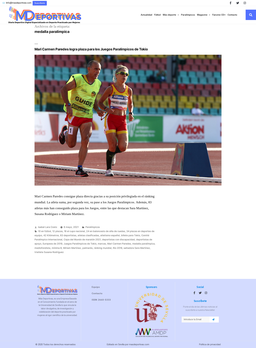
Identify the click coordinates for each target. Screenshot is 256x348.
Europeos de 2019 (52, 243)
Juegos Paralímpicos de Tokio (80, 243)
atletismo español (110, 235)
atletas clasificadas (88, 235)
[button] (40, 3)
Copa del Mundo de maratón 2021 (82, 239)
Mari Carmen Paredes (119, 243)
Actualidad (146, 14)
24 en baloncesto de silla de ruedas (105, 231)
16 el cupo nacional (74, 231)
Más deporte (169, 14)
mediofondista (42, 248)
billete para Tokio (130, 235)
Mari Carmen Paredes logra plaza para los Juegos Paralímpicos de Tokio (91, 49)
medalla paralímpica (143, 243)
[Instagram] (244, 2)
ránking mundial (103, 248)
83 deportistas (68, 235)
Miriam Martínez (72, 248)
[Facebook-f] (230, 2)
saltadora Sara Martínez (137, 248)
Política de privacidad (210, 344)
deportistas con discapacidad (118, 239)
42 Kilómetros (51, 235)
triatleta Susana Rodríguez (49, 252)
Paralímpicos (188, 14)
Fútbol (157, 14)
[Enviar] (213, 319)
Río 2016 (117, 248)
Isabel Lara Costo (47, 227)
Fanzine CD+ (218, 14)
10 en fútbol (44, 231)
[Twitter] (237, 2)
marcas (102, 243)
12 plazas (57, 231)
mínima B (57, 248)
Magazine (202, 14)
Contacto (232, 14)
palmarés (87, 248)
